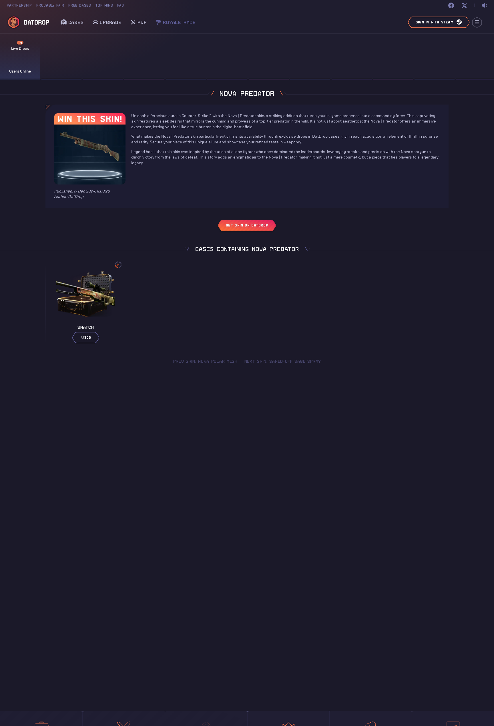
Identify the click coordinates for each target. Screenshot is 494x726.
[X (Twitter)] (464, 5)
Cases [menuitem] (76, 22)
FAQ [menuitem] (120, 5)
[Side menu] (477, 22)
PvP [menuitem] (142, 20)
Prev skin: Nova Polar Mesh (205, 361)
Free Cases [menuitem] (79, 5)
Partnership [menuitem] (19, 5)
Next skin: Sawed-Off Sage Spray (282, 361)
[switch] (484, 6)
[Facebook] (451, 5)
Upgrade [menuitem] (110, 22)
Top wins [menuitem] (104, 5)
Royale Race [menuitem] (179, 20)
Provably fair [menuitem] (50, 5)
